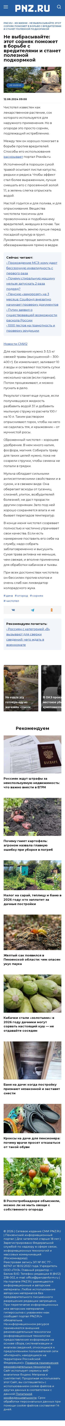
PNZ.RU (8, 23)
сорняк (37, 595)
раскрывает (13, 157)
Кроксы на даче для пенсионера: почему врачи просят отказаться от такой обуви (32, 1142)
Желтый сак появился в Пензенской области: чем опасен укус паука (32, 959)
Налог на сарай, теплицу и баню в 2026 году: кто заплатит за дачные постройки (32, 899)
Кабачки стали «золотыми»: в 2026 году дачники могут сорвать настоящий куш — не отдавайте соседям (29, 1024)
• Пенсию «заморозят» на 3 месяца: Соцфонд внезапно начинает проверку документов (32, 299)
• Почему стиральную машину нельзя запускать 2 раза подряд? (30, 284)
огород (22, 595)
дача (9, 595)
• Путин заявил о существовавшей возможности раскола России (31, 315)
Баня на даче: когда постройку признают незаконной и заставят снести (32, 1089)
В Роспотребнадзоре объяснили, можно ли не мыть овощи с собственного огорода (32, 1205)
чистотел (12, 601)
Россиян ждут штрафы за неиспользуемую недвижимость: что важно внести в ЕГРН (32, 783)
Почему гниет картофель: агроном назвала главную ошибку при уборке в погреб (28, 845)
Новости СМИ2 (15, 344)
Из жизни (21, 23)
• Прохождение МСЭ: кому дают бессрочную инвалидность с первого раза (31, 268)
